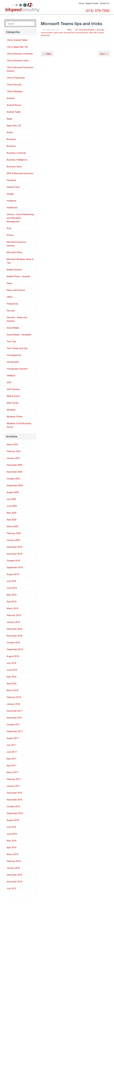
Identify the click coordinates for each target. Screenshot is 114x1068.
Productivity (12, 303)
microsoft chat (69, 32)
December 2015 (14, 874)
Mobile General (14, 269)
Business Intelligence (17, 159)
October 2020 (13, 478)
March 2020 (12, 526)
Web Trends (12, 402)
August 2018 (13, 656)
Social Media (13, 327)
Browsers (11, 139)
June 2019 (12, 587)
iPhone (10, 235)
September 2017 (15, 731)
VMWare (11, 375)
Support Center (91, 3)
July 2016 (11, 826)
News (9, 283)
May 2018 (11, 676)
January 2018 (13, 703)
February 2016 (14, 861)
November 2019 (14, 553)
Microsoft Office (14, 252)
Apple (9, 118)
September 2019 (15, 567)
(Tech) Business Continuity (20, 53)
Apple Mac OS (14, 125)
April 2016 (11, 847)
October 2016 (13, 806)
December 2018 (14, 628)
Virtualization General (17, 368)
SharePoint (45, 35)
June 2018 (12, 669)
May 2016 (11, 840)
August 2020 (13, 492)
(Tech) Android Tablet (17, 39)
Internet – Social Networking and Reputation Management (20, 218)
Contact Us (104, 3)
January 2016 (13, 867)
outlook (101, 32)
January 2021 (13, 458)
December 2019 (14, 546)
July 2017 (11, 744)
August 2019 (13, 574)
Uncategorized (14, 354)
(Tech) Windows (14, 91)
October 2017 (13, 724)
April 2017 (11, 765)
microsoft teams (82, 32)
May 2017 (11, 758)
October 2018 (13, 642)
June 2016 (12, 833)
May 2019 (11, 594)
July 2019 (11, 580)
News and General (16, 289)
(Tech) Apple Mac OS (17, 46)
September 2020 (15, 485)
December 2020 (14, 464)
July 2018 (11, 662)
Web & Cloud (13, 395)
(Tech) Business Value (17, 60)
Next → (104, 53)
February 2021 (14, 451)
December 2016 (14, 792)
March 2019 (12, 608)
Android (10, 98)
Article (10, 132)
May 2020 (11, 512)
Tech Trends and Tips (17, 348)
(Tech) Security (14, 84)
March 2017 (12, 772)
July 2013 (11, 888)
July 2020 (11, 499)
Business (11, 145)
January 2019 (13, 621)
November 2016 (14, 799)
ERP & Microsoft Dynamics (20, 173)
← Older (47, 53)
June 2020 (12, 505)
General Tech (13, 186)
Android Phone (14, 104)
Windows (11, 409)
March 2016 (12, 854)
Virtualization (13, 361)
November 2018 (14, 635)
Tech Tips (11, 341)
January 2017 (13, 785)
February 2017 (14, 779)
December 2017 (14, 710)
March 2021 (12, 444)
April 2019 (11, 601)
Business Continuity (16, 152)
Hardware (11, 200)
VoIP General (13, 389)
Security (11, 310)
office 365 (93, 32)
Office (69, 29)
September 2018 (15, 649)
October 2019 (13, 560)
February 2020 (14, 533)
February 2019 (14, 615)
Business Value (14, 166)
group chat (58, 32)
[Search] (32, 23)
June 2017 (12, 751)
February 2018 (14, 697)
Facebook (11, 180)
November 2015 (14, 881)
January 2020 (13, 539)
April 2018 (11, 683)
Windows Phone (14, 416)
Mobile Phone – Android (18, 276)
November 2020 (14, 471)
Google (10, 193)
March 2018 (12, 690)
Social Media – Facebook (19, 334)
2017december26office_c (85, 29)
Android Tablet (13, 111)
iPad (9, 228)
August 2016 (13, 820)
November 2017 (14, 717)
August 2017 (13, 738)
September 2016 (15, 813)
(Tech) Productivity (16, 77)
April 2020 (11, 519)
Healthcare (12, 207)
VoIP (9, 382)
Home (81, 3)
